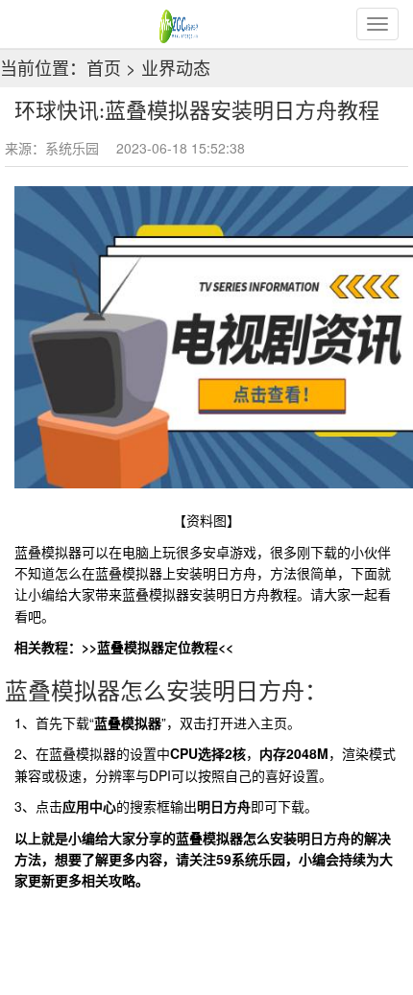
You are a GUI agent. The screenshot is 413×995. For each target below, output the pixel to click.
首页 (103, 67)
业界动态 (175, 67)
